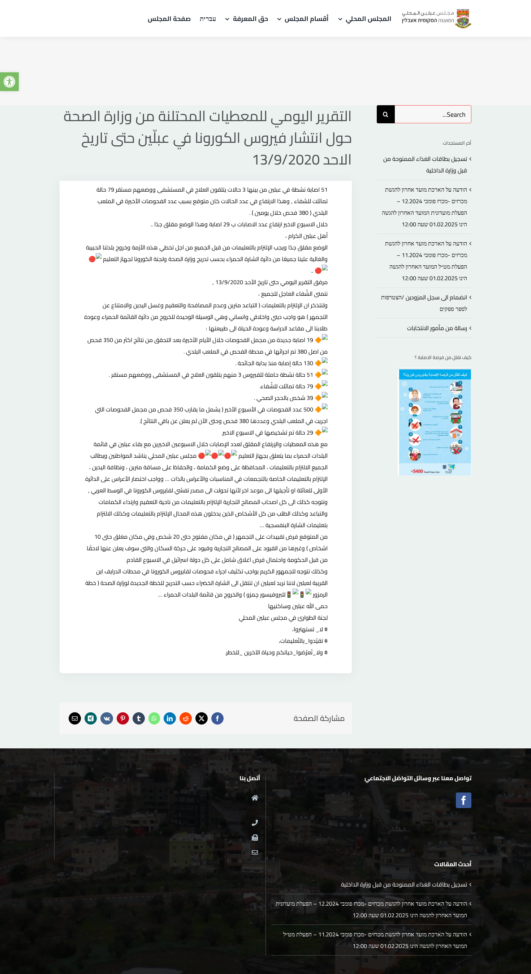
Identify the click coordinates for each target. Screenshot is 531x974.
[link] (9, 81)
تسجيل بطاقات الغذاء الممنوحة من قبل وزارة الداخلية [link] (404, 884)
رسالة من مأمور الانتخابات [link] (437, 327)
